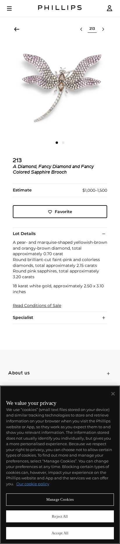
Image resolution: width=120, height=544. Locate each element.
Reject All (60, 516)
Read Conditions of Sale (37, 305)
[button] (60, 89)
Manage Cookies (60, 499)
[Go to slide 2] (63, 142)
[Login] (109, 8)
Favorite (63, 211)
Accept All (60, 533)
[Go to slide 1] (56, 142)
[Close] (113, 393)
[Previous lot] (81, 29)
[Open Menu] (13, 8)
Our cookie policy (32, 483)
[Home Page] (60, 8)
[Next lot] (103, 29)
